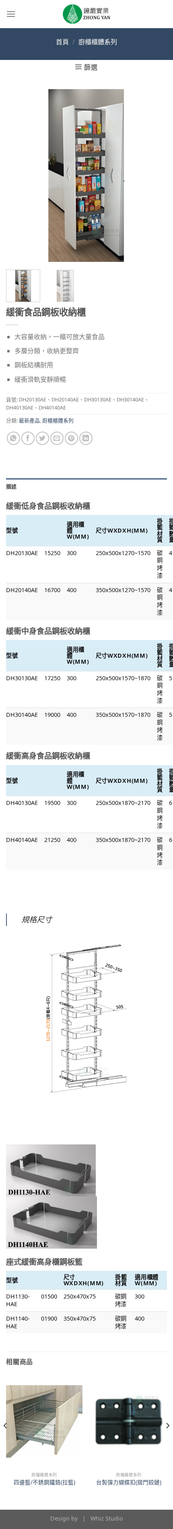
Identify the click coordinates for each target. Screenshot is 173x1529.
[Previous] (19, 175)
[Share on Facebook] (28, 438)
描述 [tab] (11, 486)
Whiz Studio (107, 1518)
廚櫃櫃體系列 (97, 41)
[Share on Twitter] (42, 438)
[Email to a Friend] (57, 438)
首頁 (62, 41)
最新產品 (29, 420)
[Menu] (11, 14)
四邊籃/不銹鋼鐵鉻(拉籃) (44, 1482)
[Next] (153, 175)
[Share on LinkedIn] (86, 438)
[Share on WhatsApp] (13, 438)
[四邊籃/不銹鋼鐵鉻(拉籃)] (44, 1421)
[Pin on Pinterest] (71, 438)
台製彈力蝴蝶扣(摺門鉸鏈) (128, 1482)
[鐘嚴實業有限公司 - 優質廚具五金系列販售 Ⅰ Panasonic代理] (86, 14)
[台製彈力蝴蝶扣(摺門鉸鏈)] (129, 1421)
